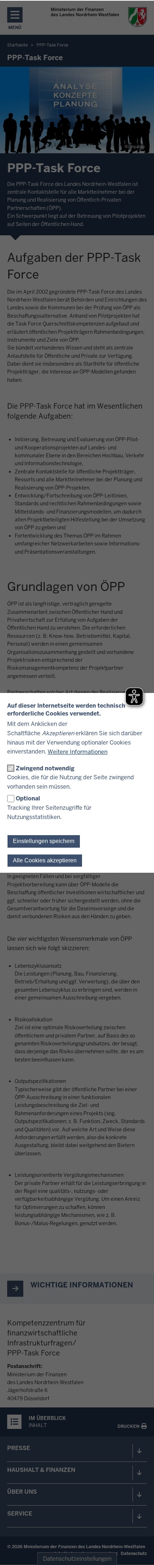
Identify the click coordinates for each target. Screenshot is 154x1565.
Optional (28, 798)
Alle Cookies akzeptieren (45, 860)
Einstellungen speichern (43, 841)
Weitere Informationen (77, 752)
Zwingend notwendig (45, 768)
